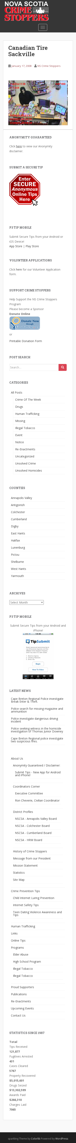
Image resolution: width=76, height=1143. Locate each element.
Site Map (19, 880)
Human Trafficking (27, 414)
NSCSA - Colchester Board (32, 826)
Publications (19, 994)
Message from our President (32, 858)
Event (18, 435)
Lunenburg (18, 547)
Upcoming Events (22, 1008)
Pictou (15, 555)
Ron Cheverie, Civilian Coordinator (37, 800)
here (19, 146)
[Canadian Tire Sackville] (38, 102)
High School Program (27, 961)
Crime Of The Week (28, 399)
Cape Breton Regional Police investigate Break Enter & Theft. (37, 700)
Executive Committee (29, 793)
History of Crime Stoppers (30, 851)
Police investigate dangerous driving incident (34, 720)
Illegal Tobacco (25, 428)
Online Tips (18, 940)
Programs (17, 947)
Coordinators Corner (26, 786)
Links (14, 933)
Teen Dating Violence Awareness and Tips (37, 913)
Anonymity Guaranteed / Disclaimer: (36, 765)
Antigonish (18, 505)
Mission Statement (25, 865)
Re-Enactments (25, 449)
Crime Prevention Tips (25, 891)
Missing (20, 421)
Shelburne (17, 562)
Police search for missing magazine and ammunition (37, 710)
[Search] (63, 367)
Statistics (19, 872)
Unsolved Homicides (28, 470)
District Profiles (23, 812)
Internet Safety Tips (26, 905)
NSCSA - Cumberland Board (33, 833)
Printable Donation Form (25, 341)
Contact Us (18, 1015)
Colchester (18, 512)
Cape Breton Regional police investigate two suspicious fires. (37, 739)
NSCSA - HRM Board (28, 840)
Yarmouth (17, 576)
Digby (14, 526)
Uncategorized (24, 456)
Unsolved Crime (25, 463)
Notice (19, 442)
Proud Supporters (22, 987)
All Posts (16, 392)
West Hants (18, 569)
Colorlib (35, 1138)
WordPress (61, 1138)
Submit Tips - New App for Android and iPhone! (38, 773)
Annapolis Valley (21, 498)
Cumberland (19, 519)
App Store (15, 246)
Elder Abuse (20, 954)
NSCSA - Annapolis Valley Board (36, 819)
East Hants (18, 533)
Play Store (32, 246)
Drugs (19, 407)
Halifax (15, 540)
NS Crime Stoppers (49, 66)
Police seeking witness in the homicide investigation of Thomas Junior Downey (37, 730)
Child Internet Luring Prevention (33, 898)
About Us (17, 758)
